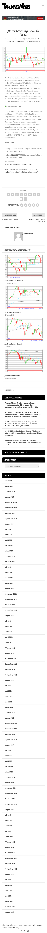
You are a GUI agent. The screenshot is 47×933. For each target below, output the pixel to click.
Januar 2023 (9, 589)
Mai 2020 (8, 761)
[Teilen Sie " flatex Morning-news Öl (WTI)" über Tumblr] (21, 194)
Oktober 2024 (10, 513)
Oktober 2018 (10, 864)
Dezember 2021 (10, 659)
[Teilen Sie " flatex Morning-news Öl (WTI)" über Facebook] (8, 194)
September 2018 (11, 869)
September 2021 (11, 675)
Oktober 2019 (10, 799)
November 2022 (11, 599)
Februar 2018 (10, 907)
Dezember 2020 (11, 723)
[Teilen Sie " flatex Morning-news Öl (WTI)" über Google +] (17, 194)
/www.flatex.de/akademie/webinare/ (18, 164)
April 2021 (8, 702)
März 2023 (9, 583)
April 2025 (9, 481)
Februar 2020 (10, 777)
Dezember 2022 (11, 594)
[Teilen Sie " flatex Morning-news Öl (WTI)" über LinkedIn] (30, 194)
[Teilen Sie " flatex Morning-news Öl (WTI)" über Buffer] (34, 194)
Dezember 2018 (10, 853)
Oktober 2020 (10, 734)
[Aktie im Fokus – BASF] (24, 297)
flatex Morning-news (12, 375)
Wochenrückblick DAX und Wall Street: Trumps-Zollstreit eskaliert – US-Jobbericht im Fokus (23, 442)
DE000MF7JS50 (17, 155)
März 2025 (9, 486)
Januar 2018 (9, 912)
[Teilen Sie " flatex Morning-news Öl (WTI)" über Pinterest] (26, 194)
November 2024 (11, 508)
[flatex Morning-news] (24, 361)
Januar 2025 (9, 497)
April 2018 (8, 896)
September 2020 (11, 739)
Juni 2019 (8, 820)
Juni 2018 (8, 885)
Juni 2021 (8, 691)
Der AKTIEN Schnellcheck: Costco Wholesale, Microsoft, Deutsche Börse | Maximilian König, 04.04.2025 (23, 433)
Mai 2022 (8, 632)
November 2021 (11, 664)
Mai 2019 (8, 826)
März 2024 (9, 551)
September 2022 (11, 610)
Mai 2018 (8, 890)
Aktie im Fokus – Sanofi (13, 344)
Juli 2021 (8, 686)
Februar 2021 (10, 713)
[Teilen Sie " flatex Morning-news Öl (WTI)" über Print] (26, 199)
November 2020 (11, 729)
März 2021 (9, 707)
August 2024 (9, 524)
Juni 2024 (8, 535)
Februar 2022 (10, 648)
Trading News (13, 925)
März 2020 (9, 772)
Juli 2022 (8, 621)
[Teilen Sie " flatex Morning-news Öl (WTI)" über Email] (21, 199)
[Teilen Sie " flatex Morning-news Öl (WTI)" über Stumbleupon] (39, 194)
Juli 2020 (8, 750)
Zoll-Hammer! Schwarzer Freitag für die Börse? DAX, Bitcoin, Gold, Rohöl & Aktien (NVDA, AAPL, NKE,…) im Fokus (21, 424)
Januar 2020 (9, 783)
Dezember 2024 (11, 502)
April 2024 (9, 545)
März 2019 (9, 837)
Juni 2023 (8, 572)
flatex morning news (24, 41)
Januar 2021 (9, 718)
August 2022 (9, 616)
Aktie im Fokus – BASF (13, 312)
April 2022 (9, 637)
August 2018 (9, 874)
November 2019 (11, 793)
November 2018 (11, 858)
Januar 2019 (9, 847)
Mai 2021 (8, 696)
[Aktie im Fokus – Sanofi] (24, 329)
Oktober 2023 (10, 562)
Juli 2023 (8, 567)
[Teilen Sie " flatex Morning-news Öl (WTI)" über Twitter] (12, 194)
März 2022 (9, 643)
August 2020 (9, 745)
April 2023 (8, 578)
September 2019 (11, 804)
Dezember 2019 (10, 788)
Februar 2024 (10, 556)
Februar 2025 (10, 492)
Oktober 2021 (10, 669)
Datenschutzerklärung (10, 928)
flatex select (19, 39)
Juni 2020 (8, 756)
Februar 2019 (10, 842)
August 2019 (9, 810)
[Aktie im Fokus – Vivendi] (24, 266)
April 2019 (8, 831)
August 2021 (9, 680)
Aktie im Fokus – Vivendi (14, 281)
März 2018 (9, 901)
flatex (14, 41)
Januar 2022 (9, 653)
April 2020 (9, 766)
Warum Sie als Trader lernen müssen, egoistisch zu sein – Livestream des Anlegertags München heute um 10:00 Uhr (21, 405)
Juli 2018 (8, 880)
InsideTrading (36, 925)
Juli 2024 (8, 529)
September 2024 (11, 518)
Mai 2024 (8, 540)
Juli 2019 (8, 815)
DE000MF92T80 (17, 149)
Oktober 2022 (10, 605)
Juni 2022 (8, 626)
